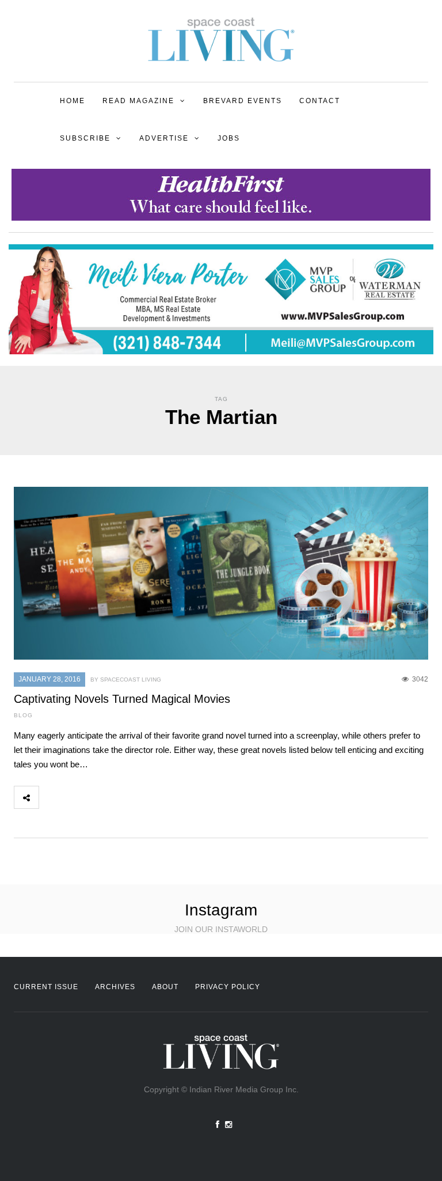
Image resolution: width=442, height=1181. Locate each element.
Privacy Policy (227, 987)
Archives (115, 987)
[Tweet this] (76, 797)
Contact (319, 101)
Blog (23, 715)
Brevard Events (242, 101)
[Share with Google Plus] (102, 797)
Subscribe (85, 138)
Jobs (229, 138)
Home (72, 101)
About (165, 987)
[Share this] (51, 797)
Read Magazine (138, 101)
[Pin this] (127, 797)
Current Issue (46, 987)
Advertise (164, 138)
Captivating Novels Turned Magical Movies (122, 698)
